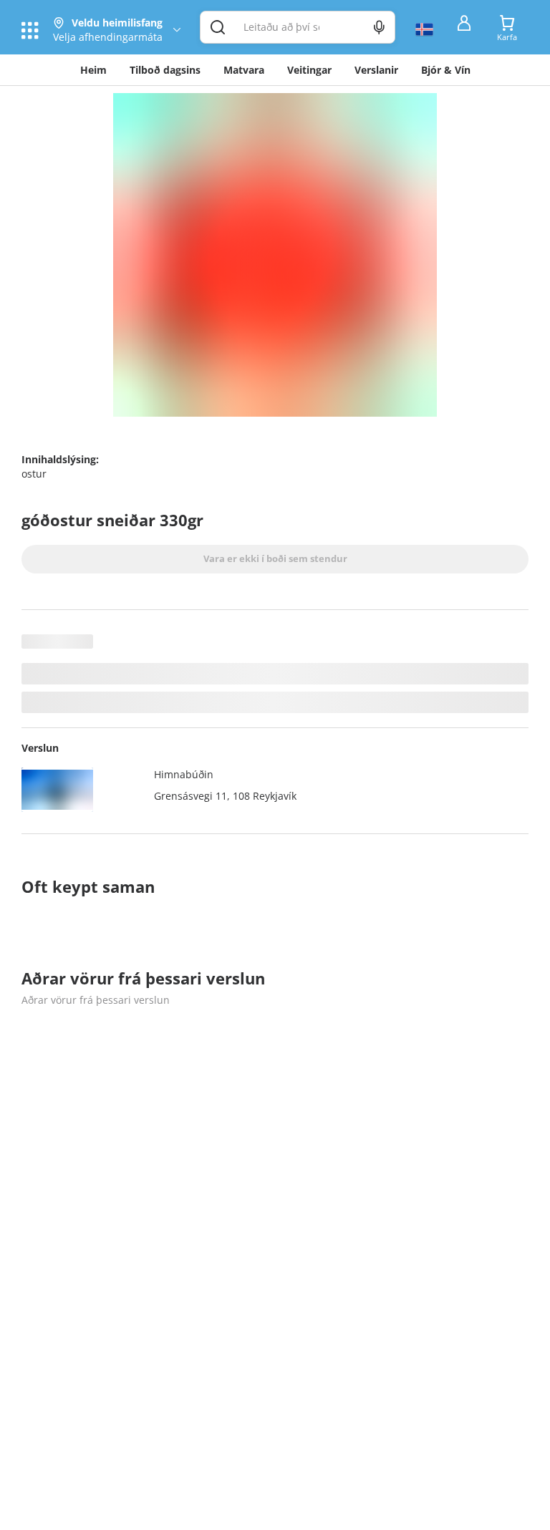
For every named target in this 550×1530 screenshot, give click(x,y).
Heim (93, 70)
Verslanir (376, 70)
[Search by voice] (379, 27)
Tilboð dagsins (165, 70)
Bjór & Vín (446, 70)
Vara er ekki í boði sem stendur (275, 558)
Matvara (243, 70)
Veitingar (309, 70)
